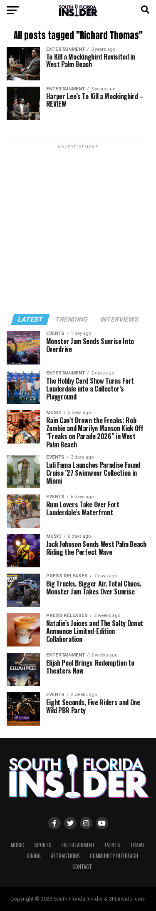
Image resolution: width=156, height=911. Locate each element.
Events (112, 845)
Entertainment (78, 845)
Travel (137, 845)
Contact (82, 867)
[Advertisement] (78, 229)
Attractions (65, 856)
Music (17, 845)
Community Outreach (114, 856)
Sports (43, 845)
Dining (34, 856)
